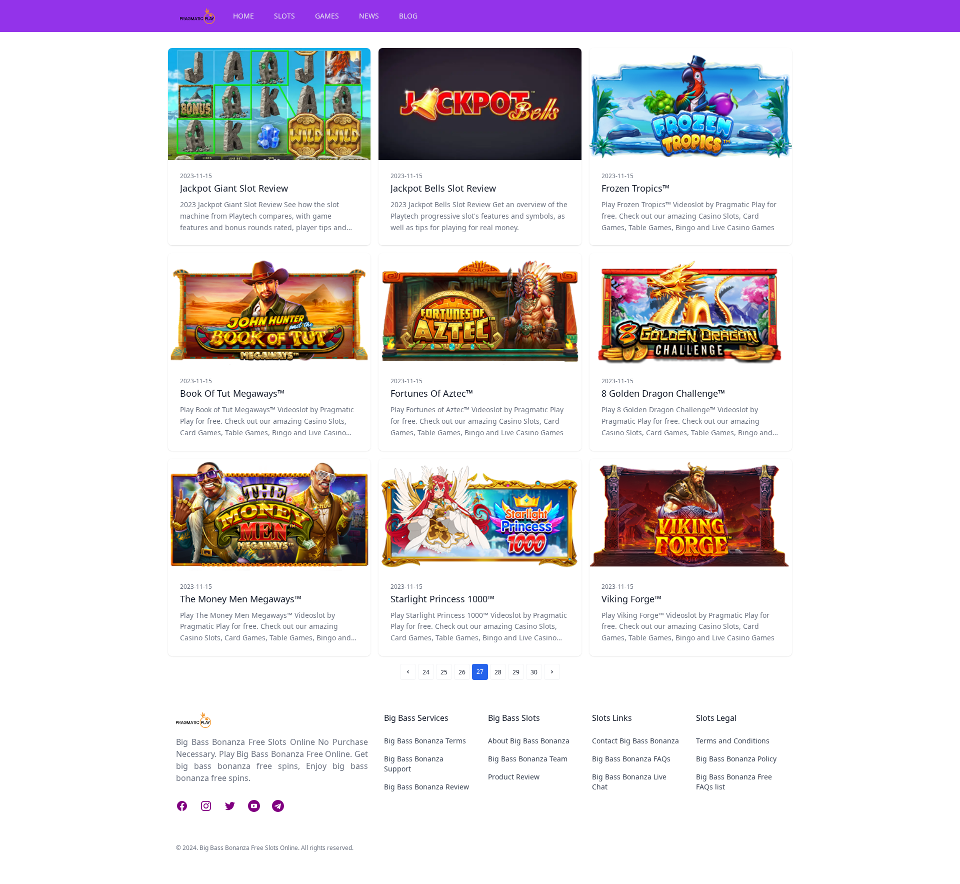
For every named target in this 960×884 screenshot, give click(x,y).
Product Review (514, 776)
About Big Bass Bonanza (529, 740)
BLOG (408, 16)
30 (534, 672)
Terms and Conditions (733, 740)
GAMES (327, 16)
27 (480, 671)
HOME (243, 16)
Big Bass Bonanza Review (426, 786)
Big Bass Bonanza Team (528, 758)
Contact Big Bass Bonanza (635, 740)
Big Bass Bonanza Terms (425, 740)
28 (498, 672)
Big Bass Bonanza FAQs (631, 758)
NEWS (369, 16)
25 (444, 672)
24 (426, 672)
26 (462, 672)
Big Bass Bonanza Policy (736, 758)
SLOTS (284, 16)
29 (516, 672)
